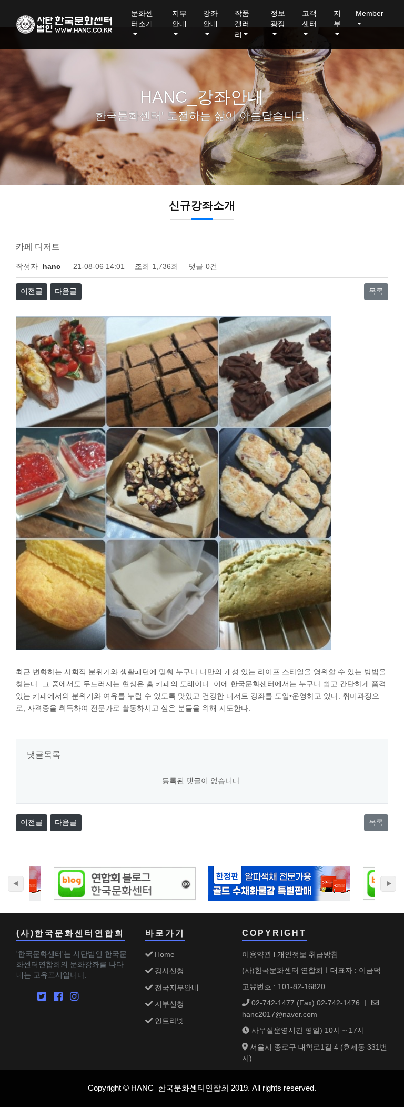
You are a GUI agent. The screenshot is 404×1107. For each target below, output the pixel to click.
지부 (337, 18)
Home (164, 954)
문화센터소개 (142, 18)
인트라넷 (168, 1020)
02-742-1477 (272, 1003)
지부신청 (168, 1004)
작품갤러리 (242, 24)
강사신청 (168, 970)
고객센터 (309, 18)
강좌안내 (210, 18)
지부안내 (179, 18)
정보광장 (277, 18)
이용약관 (256, 954)
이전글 (32, 291)
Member (369, 13)
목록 (376, 291)
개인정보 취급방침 (307, 954)
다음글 (66, 291)
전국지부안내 (176, 987)
